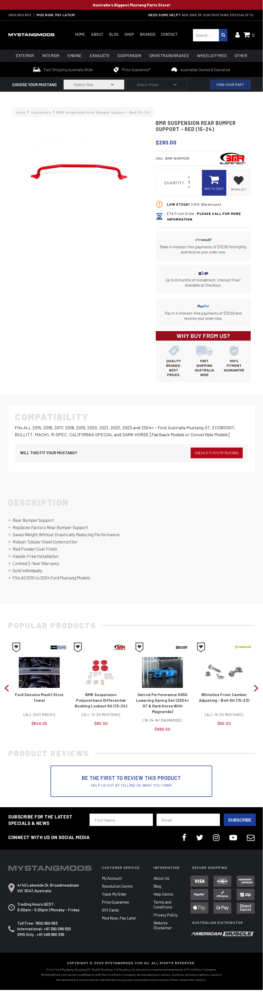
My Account (112, 878)
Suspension (129, 55)
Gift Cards (110, 909)
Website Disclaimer (162, 925)
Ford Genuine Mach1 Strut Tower (39, 697)
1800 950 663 (19, 15)
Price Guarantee (115, 901)
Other (241, 55)
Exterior (25, 55)
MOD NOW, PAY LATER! (55, 15)
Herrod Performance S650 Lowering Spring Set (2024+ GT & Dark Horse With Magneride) (162, 703)
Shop (129, 34)
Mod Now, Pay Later (119, 917)
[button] (238, 183)
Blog (114, 34)
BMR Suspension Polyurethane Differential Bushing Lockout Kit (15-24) (100, 700)
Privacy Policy (165, 914)
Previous (6, 687)
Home (80, 34)
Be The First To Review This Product (131, 781)
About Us (161, 878)
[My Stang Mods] (34, 35)
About (97, 34)
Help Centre (163, 893)
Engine (74, 55)
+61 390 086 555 (57, 928)
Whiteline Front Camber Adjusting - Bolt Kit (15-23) (224, 697)
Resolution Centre (117, 886)
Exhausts (99, 55)
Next (256, 687)
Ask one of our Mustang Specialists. (218, 15)
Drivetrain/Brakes (169, 55)
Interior (50, 55)
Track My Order (114, 893)
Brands (147, 34)
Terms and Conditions (162, 904)
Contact (169, 34)
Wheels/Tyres (212, 55)
